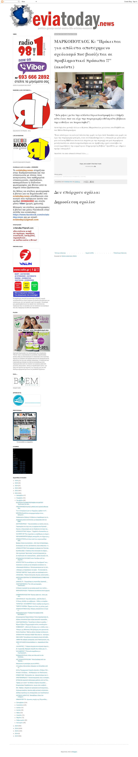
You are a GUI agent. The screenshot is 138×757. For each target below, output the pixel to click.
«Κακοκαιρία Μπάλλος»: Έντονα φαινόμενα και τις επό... (32, 567)
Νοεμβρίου (19, 498)
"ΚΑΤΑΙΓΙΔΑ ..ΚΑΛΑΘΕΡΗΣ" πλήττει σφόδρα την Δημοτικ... (33, 604)
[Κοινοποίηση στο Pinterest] (93, 182)
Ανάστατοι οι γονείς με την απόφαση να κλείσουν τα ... (31, 565)
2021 (16, 493)
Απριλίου (19, 715)
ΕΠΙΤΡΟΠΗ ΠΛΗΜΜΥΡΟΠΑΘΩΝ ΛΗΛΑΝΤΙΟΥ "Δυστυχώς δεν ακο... (29, 503)
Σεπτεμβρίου (20, 702)
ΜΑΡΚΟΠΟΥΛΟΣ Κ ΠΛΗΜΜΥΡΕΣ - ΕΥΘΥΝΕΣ (74, 176)
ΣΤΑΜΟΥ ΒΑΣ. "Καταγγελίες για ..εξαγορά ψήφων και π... (32, 675)
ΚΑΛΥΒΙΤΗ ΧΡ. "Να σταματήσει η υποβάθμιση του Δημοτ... (33, 534)
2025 (16, 483)
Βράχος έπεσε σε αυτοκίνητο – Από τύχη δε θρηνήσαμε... (32, 543)
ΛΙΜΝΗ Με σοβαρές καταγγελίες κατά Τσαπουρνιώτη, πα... (33, 639)
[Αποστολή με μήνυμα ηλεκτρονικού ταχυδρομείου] (85, 182)
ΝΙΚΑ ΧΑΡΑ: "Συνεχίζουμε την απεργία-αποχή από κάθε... (32, 637)
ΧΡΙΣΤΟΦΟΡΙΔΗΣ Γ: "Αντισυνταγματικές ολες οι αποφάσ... (33, 677)
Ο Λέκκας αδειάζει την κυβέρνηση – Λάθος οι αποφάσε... (32, 601)
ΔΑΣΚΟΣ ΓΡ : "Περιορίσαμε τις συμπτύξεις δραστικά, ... (32, 581)
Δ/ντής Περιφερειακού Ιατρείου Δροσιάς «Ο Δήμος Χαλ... (32, 670)
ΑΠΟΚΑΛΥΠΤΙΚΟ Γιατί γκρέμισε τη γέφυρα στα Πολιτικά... (32, 548)
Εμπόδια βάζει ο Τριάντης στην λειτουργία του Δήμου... (32, 551)
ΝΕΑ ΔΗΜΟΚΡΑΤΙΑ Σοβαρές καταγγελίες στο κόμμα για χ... (33, 536)
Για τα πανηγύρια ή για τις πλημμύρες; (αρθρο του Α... (31, 511)
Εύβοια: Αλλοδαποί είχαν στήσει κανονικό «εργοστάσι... (32, 619)
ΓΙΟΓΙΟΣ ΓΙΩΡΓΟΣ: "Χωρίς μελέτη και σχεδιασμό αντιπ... (32, 572)
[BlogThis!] (87, 182)
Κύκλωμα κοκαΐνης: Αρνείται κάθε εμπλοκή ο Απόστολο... (32, 690)
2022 (16, 490)
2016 (16, 733)
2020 (16, 726)
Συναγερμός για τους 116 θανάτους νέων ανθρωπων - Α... (32, 545)
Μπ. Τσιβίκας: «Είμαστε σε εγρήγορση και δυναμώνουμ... (32, 688)
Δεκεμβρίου (19, 495)
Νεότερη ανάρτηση (60, 253)
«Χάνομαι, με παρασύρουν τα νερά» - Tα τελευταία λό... (32, 570)
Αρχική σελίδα (90, 253)
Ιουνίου (18, 710)
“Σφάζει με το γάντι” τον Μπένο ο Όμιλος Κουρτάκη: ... (31, 683)
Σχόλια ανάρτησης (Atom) (69, 256)
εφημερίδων (30, 442)
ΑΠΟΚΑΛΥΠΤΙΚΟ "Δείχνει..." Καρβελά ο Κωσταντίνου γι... (32, 531)
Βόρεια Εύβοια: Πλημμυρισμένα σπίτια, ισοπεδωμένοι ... (32, 624)
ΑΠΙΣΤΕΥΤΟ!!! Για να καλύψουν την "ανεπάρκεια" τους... (32, 562)
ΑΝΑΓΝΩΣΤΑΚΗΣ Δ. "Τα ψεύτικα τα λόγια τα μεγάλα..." (31, 622)
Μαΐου (18, 712)
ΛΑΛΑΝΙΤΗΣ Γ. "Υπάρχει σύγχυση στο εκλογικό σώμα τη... (32, 646)
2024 (16, 485)
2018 (16, 731)
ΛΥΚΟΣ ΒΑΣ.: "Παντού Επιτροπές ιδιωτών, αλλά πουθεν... (32, 575)
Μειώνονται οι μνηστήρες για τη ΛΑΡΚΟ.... (28, 663)
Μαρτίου (19, 717)
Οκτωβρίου (19, 500)
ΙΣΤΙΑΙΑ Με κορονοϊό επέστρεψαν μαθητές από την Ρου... (32, 680)
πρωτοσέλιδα (21, 442)
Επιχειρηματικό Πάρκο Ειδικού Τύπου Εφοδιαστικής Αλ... (32, 617)
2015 (16, 736)
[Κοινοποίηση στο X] (89, 182)
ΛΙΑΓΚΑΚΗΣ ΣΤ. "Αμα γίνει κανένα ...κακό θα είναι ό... (31, 599)
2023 (16, 488)
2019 (16, 728)
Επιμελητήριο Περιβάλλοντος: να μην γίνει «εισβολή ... (31, 685)
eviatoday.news (58, 176)
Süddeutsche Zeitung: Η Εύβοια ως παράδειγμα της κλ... (32, 517)
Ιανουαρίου (19, 722)
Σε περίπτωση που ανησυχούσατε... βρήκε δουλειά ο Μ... (32, 555)
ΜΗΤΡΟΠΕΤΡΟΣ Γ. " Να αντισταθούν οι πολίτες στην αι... (32, 524)
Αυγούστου (19, 705)
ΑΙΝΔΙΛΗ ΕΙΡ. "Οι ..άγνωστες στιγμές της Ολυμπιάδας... (32, 699)
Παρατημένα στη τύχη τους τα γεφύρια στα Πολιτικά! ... (32, 526)
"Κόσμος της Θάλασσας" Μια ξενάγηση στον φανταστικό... (32, 629)
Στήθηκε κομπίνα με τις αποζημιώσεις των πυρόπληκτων (32, 693)
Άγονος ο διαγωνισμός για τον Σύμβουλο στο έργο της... (32, 529)
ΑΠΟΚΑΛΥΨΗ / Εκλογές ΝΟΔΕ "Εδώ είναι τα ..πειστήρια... (32, 634)
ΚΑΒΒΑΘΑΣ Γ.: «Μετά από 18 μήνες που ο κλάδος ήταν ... (32, 627)
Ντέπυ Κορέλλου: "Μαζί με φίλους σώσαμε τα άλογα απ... (32, 632)
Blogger (74, 752)
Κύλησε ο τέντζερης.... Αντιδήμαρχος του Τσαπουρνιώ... (32, 672)
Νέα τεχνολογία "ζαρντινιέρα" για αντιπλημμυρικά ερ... (31, 553)
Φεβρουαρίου (20, 720)
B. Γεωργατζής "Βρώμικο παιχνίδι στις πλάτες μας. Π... (31, 649)
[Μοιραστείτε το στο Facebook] (91, 182)
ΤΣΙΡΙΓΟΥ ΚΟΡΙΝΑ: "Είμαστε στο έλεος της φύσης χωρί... (32, 606)
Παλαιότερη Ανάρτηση (120, 253)
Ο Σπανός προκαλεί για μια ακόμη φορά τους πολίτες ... (32, 588)
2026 (16, 480)
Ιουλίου (18, 707)
